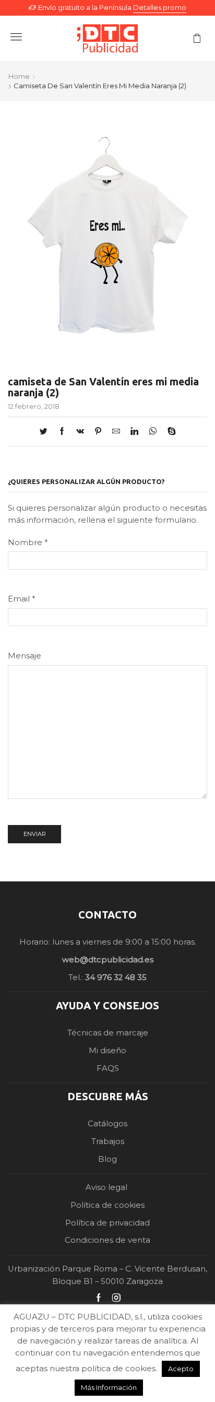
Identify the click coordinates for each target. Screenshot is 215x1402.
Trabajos (107, 1141)
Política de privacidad (107, 1223)
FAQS (108, 1068)
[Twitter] (46, 432)
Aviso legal (107, 1187)
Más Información (109, 1387)
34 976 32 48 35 (116, 977)
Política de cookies (107, 1205)
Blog (107, 1159)
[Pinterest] (98, 432)
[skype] (169, 432)
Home (19, 76)
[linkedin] (134, 432)
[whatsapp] (153, 432)
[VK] (80, 432)
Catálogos (107, 1123)
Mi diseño (107, 1050)
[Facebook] (62, 432)
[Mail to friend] (116, 432)
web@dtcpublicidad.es (107, 959)
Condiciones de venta (107, 1240)
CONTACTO (107, 915)
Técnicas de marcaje (107, 1033)
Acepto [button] (181, 1368)
